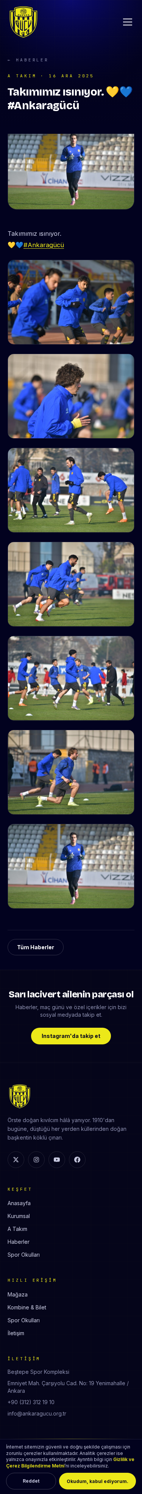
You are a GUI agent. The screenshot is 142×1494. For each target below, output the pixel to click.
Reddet (31, 1481)
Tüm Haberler (35, 947)
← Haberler (28, 60)
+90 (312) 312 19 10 (31, 1402)
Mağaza (18, 1294)
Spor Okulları (24, 1254)
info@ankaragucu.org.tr (37, 1413)
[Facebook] (77, 1159)
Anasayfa (19, 1203)
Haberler (19, 1241)
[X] (16, 1159)
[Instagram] (36, 1159)
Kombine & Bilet (27, 1307)
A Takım (17, 1229)
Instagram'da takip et (71, 1036)
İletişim (16, 1333)
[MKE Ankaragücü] (23, 22)
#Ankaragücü (43, 245)
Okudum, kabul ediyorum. (97, 1481)
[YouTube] (56, 1159)
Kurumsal (19, 1216)
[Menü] (127, 22)
